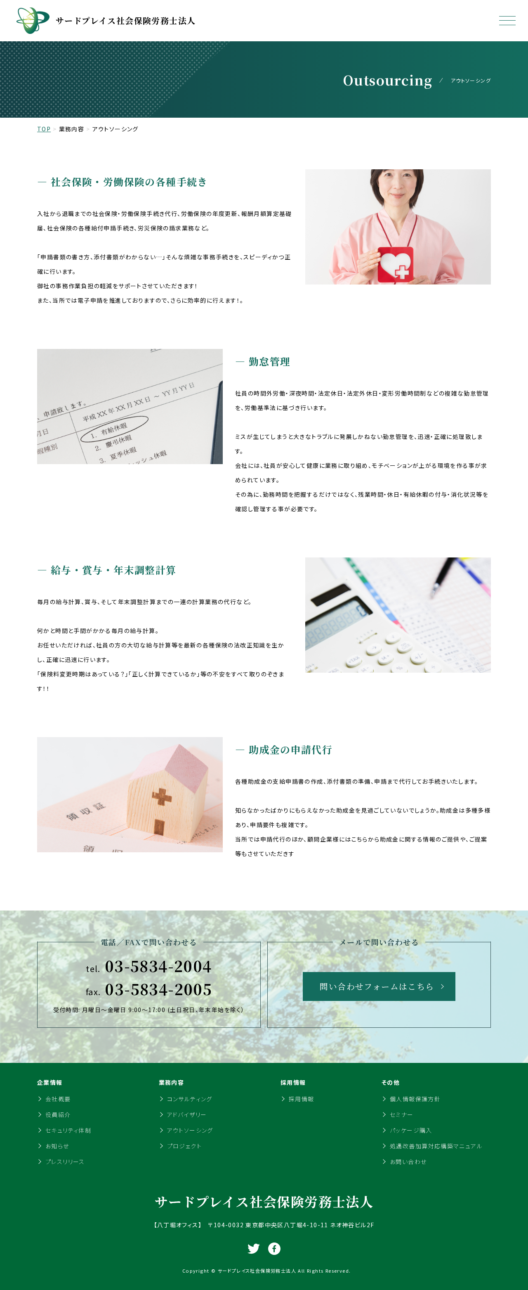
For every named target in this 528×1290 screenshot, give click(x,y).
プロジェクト (184, 1146)
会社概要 (58, 1099)
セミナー (402, 1114)
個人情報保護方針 (415, 1099)
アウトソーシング (190, 1130)
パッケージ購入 (411, 1130)
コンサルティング (189, 1099)
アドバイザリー (187, 1114)
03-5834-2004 (149, 965)
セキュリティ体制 (68, 1130)
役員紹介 (58, 1114)
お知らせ (57, 1146)
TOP (44, 129)
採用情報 (301, 1099)
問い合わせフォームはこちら (377, 986)
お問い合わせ (408, 1161)
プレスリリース (65, 1161)
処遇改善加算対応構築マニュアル (436, 1146)
